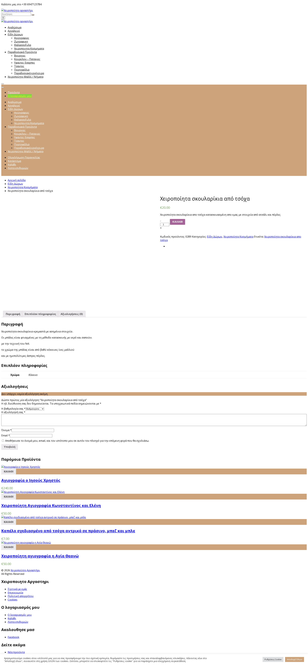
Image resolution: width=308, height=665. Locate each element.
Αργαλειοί (14, 31)
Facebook (13, 637)
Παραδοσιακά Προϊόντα (22, 52)
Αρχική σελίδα (17, 180)
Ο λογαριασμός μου (20, 615)
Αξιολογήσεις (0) (72, 314)
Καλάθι (12, 618)
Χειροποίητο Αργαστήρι (25, 570)
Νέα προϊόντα (16, 652)
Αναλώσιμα (14, 27)
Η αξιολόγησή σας (13, 412)
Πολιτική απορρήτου (21, 596)
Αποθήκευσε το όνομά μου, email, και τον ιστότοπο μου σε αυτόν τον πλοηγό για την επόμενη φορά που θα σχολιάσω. (77, 440)
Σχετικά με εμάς (17, 589)
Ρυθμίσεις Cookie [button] (273, 659)
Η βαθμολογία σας (13, 408)
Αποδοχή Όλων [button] (294, 659)
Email (5, 435)
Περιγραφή (13, 314)
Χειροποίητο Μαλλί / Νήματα (25, 76)
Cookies (12, 599)
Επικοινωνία (15, 592)
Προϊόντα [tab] (14, 92)
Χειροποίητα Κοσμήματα (23, 187)
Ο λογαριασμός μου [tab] (20, 96)
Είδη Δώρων (15, 34)
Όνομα (6, 430)
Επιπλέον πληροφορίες (40, 314)
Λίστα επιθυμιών (18, 622)
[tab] (13, 314)
